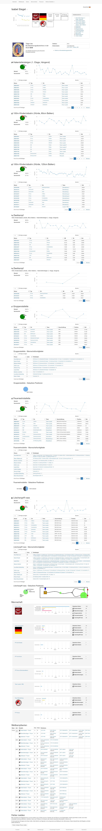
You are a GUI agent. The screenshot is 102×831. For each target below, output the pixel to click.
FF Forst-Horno (18, 656)
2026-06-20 (16, 89)
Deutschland (49, 428)
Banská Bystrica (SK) (37, 430)
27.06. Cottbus (53, 787)
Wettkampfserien (79, 34)
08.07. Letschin (62, 749)
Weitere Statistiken (50, 1)
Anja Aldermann (17, 359)
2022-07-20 (16, 255)
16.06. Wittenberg (44, 803)
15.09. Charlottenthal (73, 803)
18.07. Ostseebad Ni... (64, 730)
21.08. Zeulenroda (53, 810)
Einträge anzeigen (23, 80)
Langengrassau (46, 98)
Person (15, 356)
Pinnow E (62, 153)
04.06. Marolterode (53, 807)
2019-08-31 (16, 336)
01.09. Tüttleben (63, 803)
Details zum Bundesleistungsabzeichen (63, 50)
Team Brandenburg (19, 698)
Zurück (69, 107)
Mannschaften (34, 1)
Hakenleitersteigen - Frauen (26, 733)
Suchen (77, 80)
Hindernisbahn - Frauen (25, 730)
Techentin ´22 (56, 455)
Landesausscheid (26, 436)
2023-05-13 (16, 253)
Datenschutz (84, 829)
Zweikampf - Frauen (24, 736)
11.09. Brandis (62, 810)
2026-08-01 (16, 85)
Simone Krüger (17, 471)
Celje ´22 (40, 456)
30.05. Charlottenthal (45, 787)
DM (31, 94)
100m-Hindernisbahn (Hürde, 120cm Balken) (81, 24)
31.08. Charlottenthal (64, 758)
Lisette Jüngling (17, 469)
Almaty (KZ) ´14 (36, 460)
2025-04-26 (16, 102)
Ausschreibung (62, 327)
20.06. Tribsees (53, 730)
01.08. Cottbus (81, 730)
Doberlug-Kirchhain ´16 (51, 456)
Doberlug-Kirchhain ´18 (54, 359)
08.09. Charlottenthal (64, 768)
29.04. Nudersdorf (44, 749)
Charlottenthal (44, 198)
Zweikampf (78, 26)
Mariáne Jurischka (18, 372)
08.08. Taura (87, 730)
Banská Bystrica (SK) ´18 (71, 455)
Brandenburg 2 (66, 194)
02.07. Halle (52, 778)
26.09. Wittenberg (63, 787)
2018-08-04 (16, 432)
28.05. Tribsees (43, 810)
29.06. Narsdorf (43, 758)
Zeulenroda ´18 (41, 455)
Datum (15, 83)
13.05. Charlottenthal (54, 749)
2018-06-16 (16, 340)
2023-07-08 (16, 251)
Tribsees (44, 89)
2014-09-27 (16, 206)
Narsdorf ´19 (80, 555)
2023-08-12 (16, 249)
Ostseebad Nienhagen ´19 (45, 359)
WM (23, 427)
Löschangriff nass (79, 31)
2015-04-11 (16, 202)
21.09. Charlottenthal (64, 800)
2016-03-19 (16, 189)
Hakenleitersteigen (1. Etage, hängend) (80, 18)
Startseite (14, 1)
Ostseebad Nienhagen (35, 338)
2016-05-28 (16, 187)
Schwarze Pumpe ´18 (80, 554)
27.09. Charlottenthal (54, 739)
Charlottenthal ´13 (66, 359)
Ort (43, 83)
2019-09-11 (16, 428)
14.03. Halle (43, 730)
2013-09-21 (16, 342)
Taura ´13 (61, 359)
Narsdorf (43, 206)
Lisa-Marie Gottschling (19, 374)
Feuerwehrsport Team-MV (55, 829)
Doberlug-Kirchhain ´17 (81, 455)
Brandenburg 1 (66, 187)
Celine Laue (16, 365)
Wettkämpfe (21, 1)
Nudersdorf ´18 (58, 559)
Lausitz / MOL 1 (66, 206)
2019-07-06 (16, 338)
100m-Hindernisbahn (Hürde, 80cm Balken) (80, 21)
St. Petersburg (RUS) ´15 (49, 455)
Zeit (82, 83)
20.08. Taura (71, 807)
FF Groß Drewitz (18, 642)
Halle (43, 189)
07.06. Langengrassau (45, 739)
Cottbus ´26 (35, 455)
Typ (31, 83)
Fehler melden (79, 36)
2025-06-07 (16, 98)
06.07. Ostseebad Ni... (54, 758)
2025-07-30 (16, 94)
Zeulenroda (36, 432)
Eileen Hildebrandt (18, 458)
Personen (41, 1)
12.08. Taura (71, 749)
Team (63, 83)
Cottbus (44, 85)
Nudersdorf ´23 (73, 359)
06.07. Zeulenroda (44, 800)
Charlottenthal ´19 (80, 359)
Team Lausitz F (63, 145)
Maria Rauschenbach (18, 475)
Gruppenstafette (79, 29)
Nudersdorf (45, 102)
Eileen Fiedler (17, 376)
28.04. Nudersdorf (44, 768)
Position (76, 327)
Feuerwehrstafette (80, 30)
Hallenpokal (31, 189)
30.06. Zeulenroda (53, 803)
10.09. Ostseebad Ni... (64, 778)
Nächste (88, 107)
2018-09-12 (16, 430)
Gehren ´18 (40, 554)
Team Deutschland (19, 625)
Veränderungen (40, 829)
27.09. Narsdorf (63, 797)
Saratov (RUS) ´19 (63, 455)
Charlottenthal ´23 (55, 555)
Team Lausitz (65, 85)
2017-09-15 (16, 436)
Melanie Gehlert (17, 363)
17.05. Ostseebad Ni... (45, 797)
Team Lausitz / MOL (19, 684)
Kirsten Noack (17, 576)
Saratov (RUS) (36, 427)
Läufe (28, 356)
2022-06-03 (16, 257)
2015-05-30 (16, 198)
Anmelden (17, 829)
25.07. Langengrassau (73, 730)
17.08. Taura (52, 800)
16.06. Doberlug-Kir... (54, 768)
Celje (48, 255)
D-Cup (32, 85)
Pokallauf (32, 102)
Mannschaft (78, 33)
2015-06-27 (16, 194)
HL (73, 238)
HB (65, 238)
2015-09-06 (16, 440)
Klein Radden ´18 (38, 555)
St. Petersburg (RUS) (37, 440)
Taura (48, 249)
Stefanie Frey (17, 367)
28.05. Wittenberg (44, 807)
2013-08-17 (16, 344)
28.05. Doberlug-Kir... (45, 778)
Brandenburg (65, 189)
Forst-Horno (48, 436)
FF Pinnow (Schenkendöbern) (21, 670)
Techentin (48, 259)
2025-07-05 (16, 153)
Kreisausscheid (33, 153)
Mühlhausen (49, 257)
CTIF (30, 255)
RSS (28, 829)
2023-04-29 (16, 329)
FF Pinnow (17, 712)
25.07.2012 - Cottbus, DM (72, 47)
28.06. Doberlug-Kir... (54, 797)
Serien (27, 1)
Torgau (44, 94)
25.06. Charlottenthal (64, 807)
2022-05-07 (16, 259)
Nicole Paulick (17, 361)
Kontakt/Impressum (69, 829)
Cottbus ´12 (45, 456)
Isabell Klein (16, 369)
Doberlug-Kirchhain (46, 187)
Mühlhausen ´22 (36, 359)
